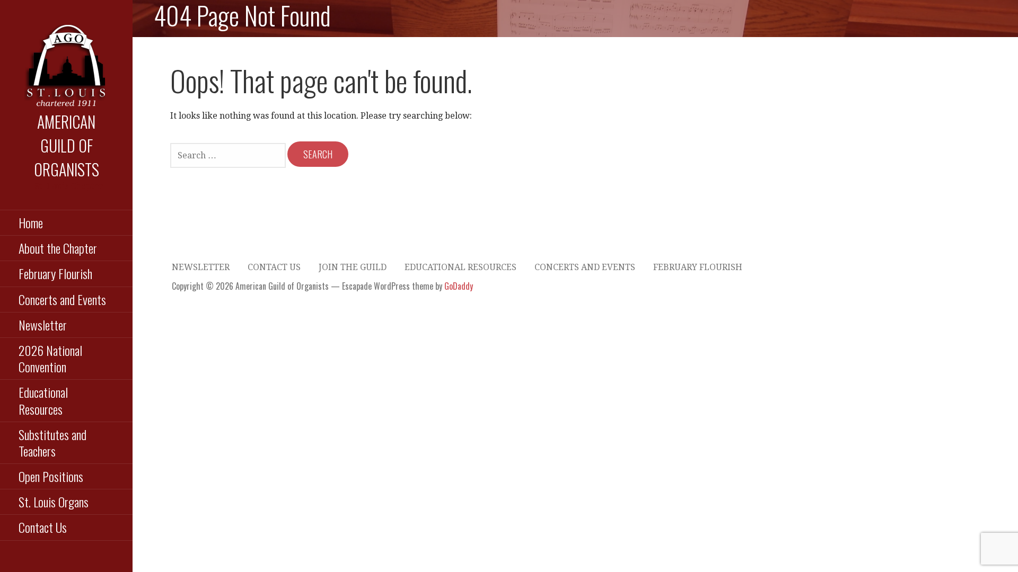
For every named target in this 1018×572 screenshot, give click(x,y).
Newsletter (43, 324)
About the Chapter (58, 247)
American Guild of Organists (66, 145)
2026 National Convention (50, 358)
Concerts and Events (62, 299)
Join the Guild (353, 267)
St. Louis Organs (54, 501)
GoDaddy (458, 286)
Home (31, 222)
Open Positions (51, 476)
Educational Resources (43, 400)
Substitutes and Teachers (52, 442)
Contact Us (43, 527)
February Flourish (55, 273)
